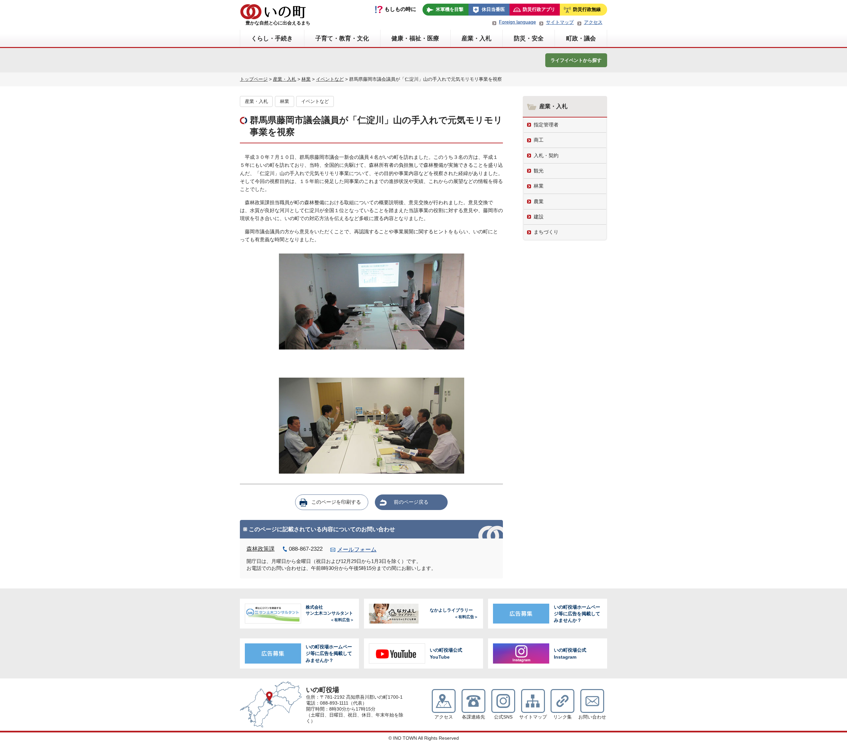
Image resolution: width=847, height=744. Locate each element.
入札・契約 (546, 155)
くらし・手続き (272, 38)
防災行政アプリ (539, 9)
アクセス (593, 22)
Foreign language (517, 21)
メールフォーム (357, 549)
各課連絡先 (473, 717)
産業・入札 (476, 38)
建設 (539, 216)
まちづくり (546, 232)
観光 (539, 170)
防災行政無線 (587, 9)
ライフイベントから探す (576, 60)
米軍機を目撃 (450, 9)
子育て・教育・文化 (342, 38)
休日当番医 (493, 9)
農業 (539, 201)
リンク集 (562, 717)
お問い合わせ (592, 717)
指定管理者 (546, 124)
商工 (539, 140)
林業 (306, 79)
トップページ (254, 79)
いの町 (273, 11)
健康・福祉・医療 (415, 38)
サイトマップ (560, 22)
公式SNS (503, 717)
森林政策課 (260, 549)
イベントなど (330, 79)
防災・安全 (529, 38)
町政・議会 (581, 38)
